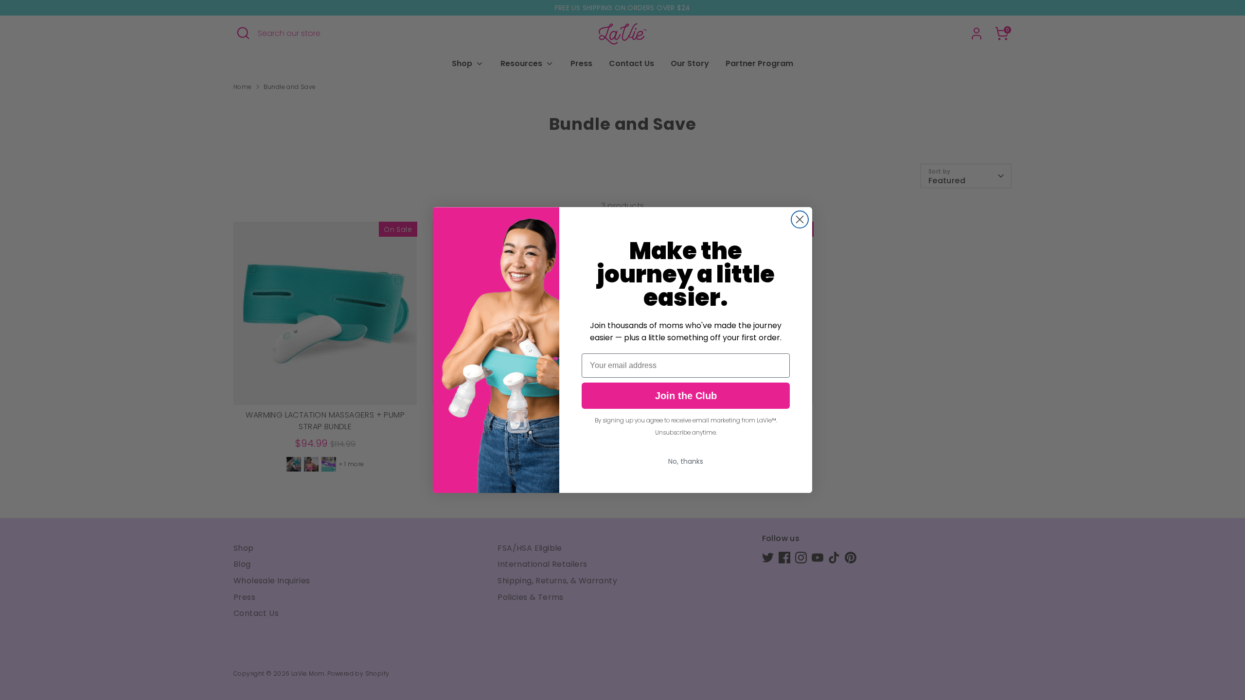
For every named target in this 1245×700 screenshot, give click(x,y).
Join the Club (686, 395)
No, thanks (685, 461)
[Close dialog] (799, 219)
